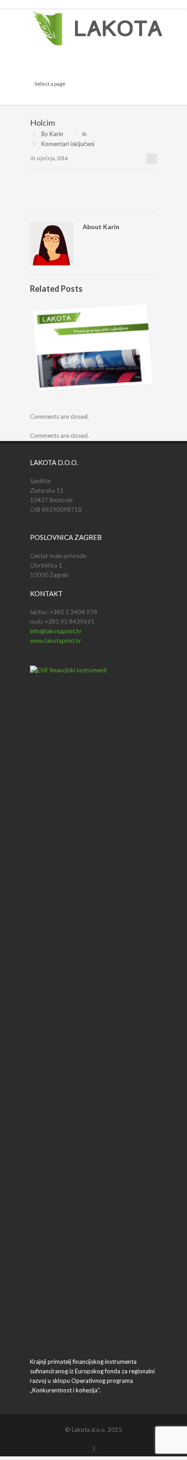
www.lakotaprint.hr (55, 636)
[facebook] (93, 1444)
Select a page (49, 79)
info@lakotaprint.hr (56, 626)
